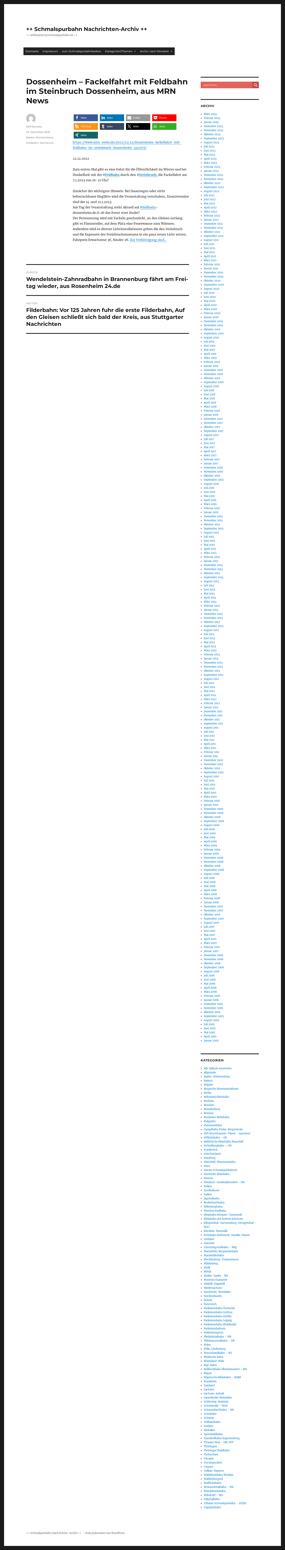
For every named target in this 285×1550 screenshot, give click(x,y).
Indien (208, 1186)
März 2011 (210, 748)
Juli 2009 (209, 829)
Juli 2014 (209, 585)
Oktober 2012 (212, 670)
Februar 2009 (212, 849)
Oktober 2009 (212, 817)
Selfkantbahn (212, 1422)
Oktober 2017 (212, 427)
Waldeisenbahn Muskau (218, 1474)
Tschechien (211, 1454)
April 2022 (210, 207)
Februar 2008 (212, 898)
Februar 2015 (212, 557)
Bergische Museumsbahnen (221, 1088)
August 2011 (211, 727)
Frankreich (211, 1149)
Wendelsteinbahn (215, 1491)
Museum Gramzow (215, 1279)
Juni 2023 (209, 150)
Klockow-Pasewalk (215, 1231)
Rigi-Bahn (210, 1365)
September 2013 (213, 626)
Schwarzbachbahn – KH (219, 1409)
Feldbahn (112, 175)
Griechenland (212, 1153)
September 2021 (214, 236)
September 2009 (214, 821)
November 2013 (213, 618)
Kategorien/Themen (118, 51)
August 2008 (211, 874)
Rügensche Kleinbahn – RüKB (222, 1377)
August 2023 (211, 142)
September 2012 (214, 675)
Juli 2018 (209, 390)
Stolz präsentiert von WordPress (105, 1533)
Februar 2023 (212, 167)
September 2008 (214, 870)
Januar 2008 (211, 902)
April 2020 (210, 305)
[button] (86, 117)
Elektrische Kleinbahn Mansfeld (223, 1141)
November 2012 (213, 666)
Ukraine (209, 1458)
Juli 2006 (209, 975)
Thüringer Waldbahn (217, 1450)
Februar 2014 (212, 605)
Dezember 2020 (213, 272)
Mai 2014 (209, 593)
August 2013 (211, 630)
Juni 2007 (210, 931)
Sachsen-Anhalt (214, 1393)
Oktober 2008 (212, 865)
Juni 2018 (209, 394)
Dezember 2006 (213, 955)
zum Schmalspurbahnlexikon (81, 51)
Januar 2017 (211, 463)
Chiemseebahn (213, 1125)
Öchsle (208, 1300)
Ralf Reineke (34, 126)
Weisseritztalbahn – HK (218, 1487)
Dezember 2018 (213, 370)
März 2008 (210, 894)
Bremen (209, 1113)
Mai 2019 (209, 349)
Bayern (208, 1080)
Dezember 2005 (213, 1004)
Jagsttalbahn (211, 1198)
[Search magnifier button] (255, 85)
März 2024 (210, 114)
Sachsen (209, 1389)
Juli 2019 (209, 341)
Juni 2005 (210, 1028)
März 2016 (210, 504)
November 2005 (213, 1008)
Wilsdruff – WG (213, 1495)
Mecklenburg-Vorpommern (221, 1259)
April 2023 (210, 158)
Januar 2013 (211, 658)
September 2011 (213, 723)
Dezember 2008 (213, 857)
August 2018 (211, 386)
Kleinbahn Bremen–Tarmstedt (223, 1214)
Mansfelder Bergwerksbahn (221, 1251)
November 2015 (213, 520)
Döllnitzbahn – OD (215, 1137)
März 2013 (210, 650)
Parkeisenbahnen (214, 1328)
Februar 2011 (211, 752)
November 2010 (213, 764)
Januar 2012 (211, 707)
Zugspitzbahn (212, 1507)
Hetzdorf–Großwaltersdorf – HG (224, 1182)
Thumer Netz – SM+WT (218, 1442)
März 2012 (210, 699)
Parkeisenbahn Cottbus (218, 1312)
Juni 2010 (209, 784)
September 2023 (214, 138)
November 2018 (213, 374)
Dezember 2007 (213, 906)
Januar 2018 (211, 414)
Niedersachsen (213, 1288)
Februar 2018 (212, 410)
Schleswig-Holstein (216, 1401)
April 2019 (210, 353)
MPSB (207, 1271)
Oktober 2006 (212, 963)
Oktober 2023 (212, 134)
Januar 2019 (211, 366)
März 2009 (210, 845)
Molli (207, 1267)
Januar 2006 (211, 1000)
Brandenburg (212, 1109)
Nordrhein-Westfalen (217, 1292)
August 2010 (211, 776)
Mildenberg (211, 1263)
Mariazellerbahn (214, 1255)
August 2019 (211, 337)
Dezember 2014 (213, 565)
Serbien (208, 1426)
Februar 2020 (212, 313)
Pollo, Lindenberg (215, 1348)
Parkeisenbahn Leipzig (218, 1320)
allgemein (210, 1072)
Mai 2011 (209, 740)
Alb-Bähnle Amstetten (218, 1068)
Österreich (210, 1304)
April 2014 (210, 597)
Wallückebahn (212, 1483)
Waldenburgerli (213, 1479)
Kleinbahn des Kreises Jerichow (223, 1218)
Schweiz (209, 1418)
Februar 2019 (212, 362)
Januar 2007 (211, 951)
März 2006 (210, 991)
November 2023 (213, 130)
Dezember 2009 (213, 809)
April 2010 (210, 792)
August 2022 (211, 191)
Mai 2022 (209, 203)
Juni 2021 (209, 248)
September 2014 (214, 577)
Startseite (32, 51)
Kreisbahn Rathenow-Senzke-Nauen (227, 1235)
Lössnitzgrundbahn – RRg (220, 1247)
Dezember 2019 (213, 321)
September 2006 (214, 967)
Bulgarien (210, 1121)
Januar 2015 (211, 561)
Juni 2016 (209, 492)
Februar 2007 (212, 947)
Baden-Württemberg (39, 137)
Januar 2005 (211, 1040)
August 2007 (211, 922)
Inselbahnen (211, 1190)
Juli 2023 (209, 146)
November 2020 (213, 276)
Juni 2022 (210, 199)
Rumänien (210, 1381)
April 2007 (210, 939)
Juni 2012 (209, 687)
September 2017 (214, 431)
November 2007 (213, 910)
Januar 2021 (211, 268)
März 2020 (210, 309)
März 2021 (210, 260)
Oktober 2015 (212, 524)
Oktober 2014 (212, 573)
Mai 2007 (209, 935)
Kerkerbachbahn (214, 1202)
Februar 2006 (212, 996)
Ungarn (208, 1466)
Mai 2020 (209, 301)
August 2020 (211, 288)
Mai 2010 (209, 788)
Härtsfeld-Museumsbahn (220, 1162)
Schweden (210, 1414)
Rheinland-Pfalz (214, 1361)
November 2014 (213, 569)
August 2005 (211, 1020)
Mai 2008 (209, 886)
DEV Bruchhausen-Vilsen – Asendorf (227, 1133)
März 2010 (210, 796)
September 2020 (214, 284)
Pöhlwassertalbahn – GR (219, 1340)
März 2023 (210, 162)
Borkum (209, 1101)
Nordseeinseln (213, 1296)
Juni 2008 (210, 882)
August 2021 (211, 240)
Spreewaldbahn (213, 1434)
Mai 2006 (209, 983)
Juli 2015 (209, 536)
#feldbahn (148, 207)
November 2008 (213, 861)
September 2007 (214, 918)
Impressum (50, 51)
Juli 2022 (209, 195)
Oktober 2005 (212, 1012)
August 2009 (211, 825)
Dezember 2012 (213, 662)
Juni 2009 (210, 833)
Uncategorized (213, 1462)
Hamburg (210, 1158)
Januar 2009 (211, 853)
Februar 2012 (212, 703)
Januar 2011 (211, 756)
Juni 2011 (209, 735)
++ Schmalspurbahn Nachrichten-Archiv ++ (86, 29)
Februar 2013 (212, 654)
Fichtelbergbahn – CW (218, 1145)
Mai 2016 (209, 496)
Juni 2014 (209, 589)
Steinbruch (47, 142)
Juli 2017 (209, 439)
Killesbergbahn (213, 1206)
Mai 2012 (209, 691)
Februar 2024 (212, 118)
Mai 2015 (209, 544)
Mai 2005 (209, 1032)
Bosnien (209, 1105)
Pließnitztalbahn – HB (217, 1336)
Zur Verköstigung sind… (148, 240)
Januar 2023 (211, 171)
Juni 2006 (210, 979)
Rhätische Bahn (213, 1357)
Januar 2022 (211, 219)
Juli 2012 (209, 683)
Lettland (209, 1239)
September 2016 (214, 479)
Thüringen (210, 1446)
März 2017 (210, 455)
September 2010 (214, 772)
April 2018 (210, 402)
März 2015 (210, 553)
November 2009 (214, 813)
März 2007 (210, 943)
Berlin (207, 1092)
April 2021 (210, 256)
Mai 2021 (209, 252)
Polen (207, 1344)
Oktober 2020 (212, 280)
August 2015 (211, 532)
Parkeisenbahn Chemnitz (219, 1308)
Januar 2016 (211, 512)
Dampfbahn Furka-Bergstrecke (223, 1129)
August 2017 (211, 435)
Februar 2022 (212, 215)
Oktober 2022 (212, 183)
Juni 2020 (210, 297)
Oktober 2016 (212, 475)
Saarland (209, 1385)
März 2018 (210, 406)
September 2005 (214, 1016)
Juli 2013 (209, 634)
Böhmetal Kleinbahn (216, 1097)
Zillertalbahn (212, 1499)
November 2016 (213, 471)
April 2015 (210, 549)
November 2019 (213, 325)
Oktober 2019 (212, 329)
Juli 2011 (209, 731)
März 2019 (210, 358)
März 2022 (210, 211)
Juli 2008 (209, 878)
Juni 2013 (209, 638)
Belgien (208, 1084)
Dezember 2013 (213, 614)
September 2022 (214, 187)
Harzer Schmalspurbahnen (220, 1170)
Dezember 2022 (213, 175)
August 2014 (211, 581)
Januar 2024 (211, 122)
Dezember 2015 (213, 516)
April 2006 (210, 987)
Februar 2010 (212, 800)
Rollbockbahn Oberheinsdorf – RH (225, 1369)
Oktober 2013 (212, 622)
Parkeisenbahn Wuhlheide (220, 1324)
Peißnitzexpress (214, 1332)
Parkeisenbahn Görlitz (217, 1316)
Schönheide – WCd (215, 1405)
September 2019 (214, 333)
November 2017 (213, 423)
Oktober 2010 (212, 768)
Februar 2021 (212, 264)
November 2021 (213, 228)
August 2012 (211, 679)
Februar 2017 (212, 459)
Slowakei (209, 1430)
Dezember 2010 (213, 760)
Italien (208, 1194)
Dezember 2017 (213, 418)
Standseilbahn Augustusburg (222, 1438)
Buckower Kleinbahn (217, 1117)
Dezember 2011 (213, 711)
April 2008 (210, 890)
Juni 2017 (209, 443)
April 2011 (210, 744)
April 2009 (210, 841)
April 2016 (210, 500)
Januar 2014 (211, 609)
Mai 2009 (209, 837)
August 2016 (211, 484)
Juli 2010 (209, 780)
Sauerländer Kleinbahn (218, 1397)
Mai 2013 (209, 642)
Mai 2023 (209, 154)
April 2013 (210, 646)
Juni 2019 (209, 345)
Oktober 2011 (212, 719)
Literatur (209, 1243)
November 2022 (213, 179)
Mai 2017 (209, 447)
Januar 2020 (211, 317)
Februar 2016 (212, 508)
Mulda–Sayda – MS (216, 1275)
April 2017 (210, 451)
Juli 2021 (209, 244)
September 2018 (214, 382)
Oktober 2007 (212, 914)
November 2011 (213, 715)
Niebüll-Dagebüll (214, 1283)
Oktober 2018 (212, 378)
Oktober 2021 (212, 232)
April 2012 (210, 695)
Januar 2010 (211, 805)
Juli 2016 (209, 488)
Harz (207, 1166)
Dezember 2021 (213, 223)
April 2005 (210, 1036)
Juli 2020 (209, 293)
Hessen (208, 1178)
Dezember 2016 (213, 467)
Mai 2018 (209, 398)
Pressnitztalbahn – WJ (218, 1353)
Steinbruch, (148, 175)
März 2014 (210, 601)
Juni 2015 (209, 540)
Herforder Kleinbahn (217, 1174)
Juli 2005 (209, 1024)
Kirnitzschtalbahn (215, 1210)
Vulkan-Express (214, 1470)
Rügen (208, 1373)
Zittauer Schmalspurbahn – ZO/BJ (225, 1503)
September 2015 (214, 528)
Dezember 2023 (213, 126)
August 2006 (211, 971)
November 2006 (214, 959)
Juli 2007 (209, 926)
